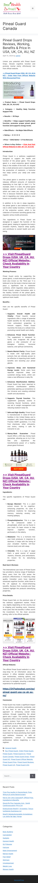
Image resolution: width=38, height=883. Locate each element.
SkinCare (6, 860)
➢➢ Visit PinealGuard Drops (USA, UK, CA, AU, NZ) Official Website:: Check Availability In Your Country (19, 260)
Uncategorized (8, 863)
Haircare (6, 847)
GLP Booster (7, 844)
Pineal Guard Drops (22, 757)
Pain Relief (7, 857)
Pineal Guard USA (22, 765)
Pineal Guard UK (9, 765)
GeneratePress (19, 880)
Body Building (8, 832)
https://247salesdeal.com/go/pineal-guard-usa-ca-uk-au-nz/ (19, 692)
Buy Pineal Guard (11, 751)
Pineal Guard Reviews (25, 762)
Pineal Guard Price (10, 762)
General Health (10, 748)
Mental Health (8, 854)
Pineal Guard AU (19, 754)
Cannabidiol (7, 835)
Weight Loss (7, 866)
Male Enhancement (10, 850)
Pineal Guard (7, 754)
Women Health (8, 869)
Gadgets (6, 838)
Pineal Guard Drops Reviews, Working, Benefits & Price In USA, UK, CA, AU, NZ (19, 46)
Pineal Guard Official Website (22, 759)
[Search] (32, 776)
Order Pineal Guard (26, 751)
